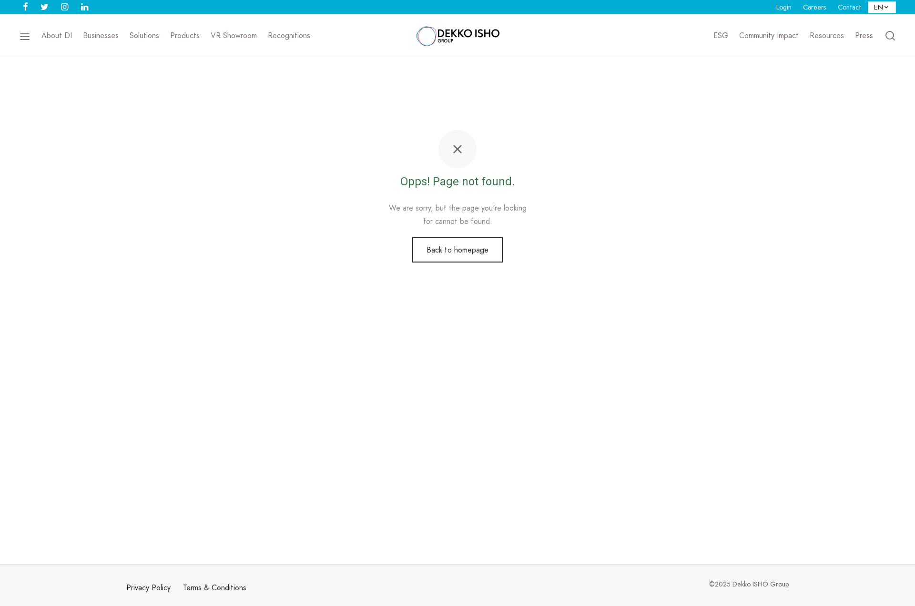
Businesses (101, 35)
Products (185, 35)
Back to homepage (457, 249)
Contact (849, 7)
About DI (56, 35)
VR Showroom (234, 35)
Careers (814, 7)
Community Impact (769, 35)
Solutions (144, 35)
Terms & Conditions (214, 587)
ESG (720, 35)
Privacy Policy (148, 587)
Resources (827, 35)
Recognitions (289, 35)
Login (784, 7)
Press (864, 35)
